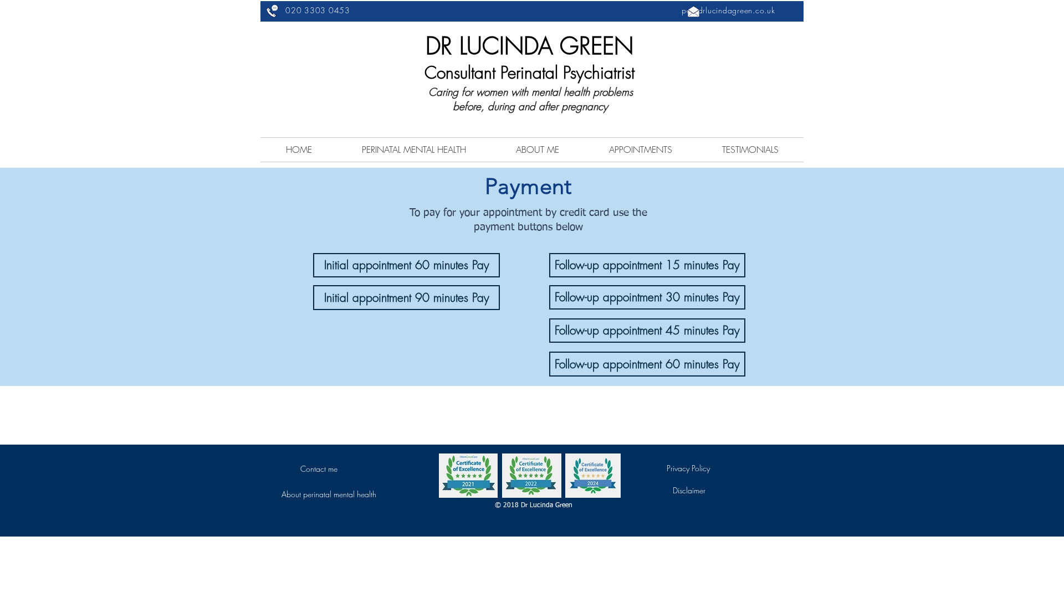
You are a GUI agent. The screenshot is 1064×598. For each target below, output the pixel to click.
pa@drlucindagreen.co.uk (728, 10)
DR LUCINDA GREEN (529, 45)
